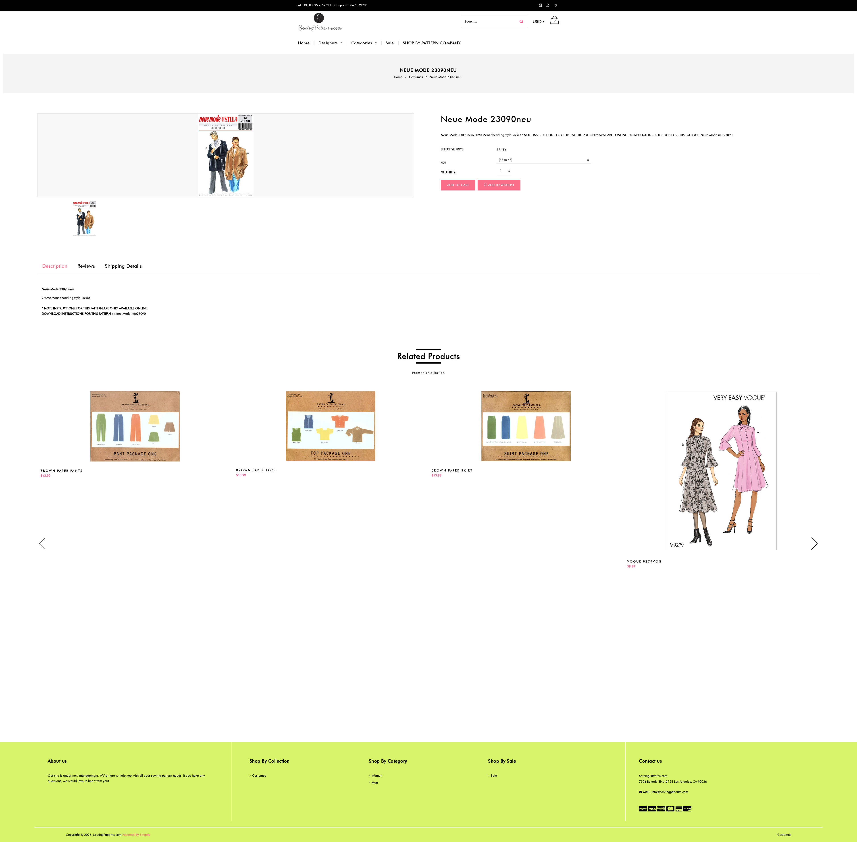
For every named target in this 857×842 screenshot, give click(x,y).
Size (443, 163)
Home (304, 43)
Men (375, 782)
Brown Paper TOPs (256, 470)
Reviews (86, 266)
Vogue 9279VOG (644, 561)
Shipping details (123, 266)
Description (54, 266)
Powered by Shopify (136, 835)
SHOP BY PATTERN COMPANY (432, 43)
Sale (390, 43)
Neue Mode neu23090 (130, 314)
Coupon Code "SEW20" (349, 5)
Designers (328, 43)
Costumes (416, 77)
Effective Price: (452, 149)
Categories (362, 43)
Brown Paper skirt (452, 470)
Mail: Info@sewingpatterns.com (665, 792)
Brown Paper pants (62, 471)
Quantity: (448, 172)
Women (377, 776)
